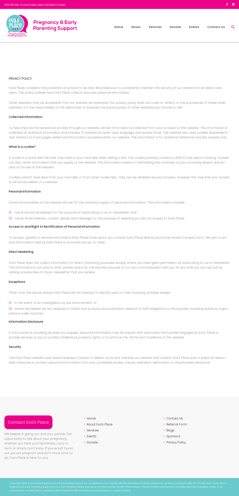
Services (155, 27)
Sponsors (173, 436)
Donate (175, 27)
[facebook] (227, 4)
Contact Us (216, 27)
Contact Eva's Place (28, 422)
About (136, 27)
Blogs (170, 430)
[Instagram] (233, 4)
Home (118, 27)
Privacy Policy (176, 442)
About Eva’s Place (100, 424)
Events (194, 27)
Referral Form (176, 424)
